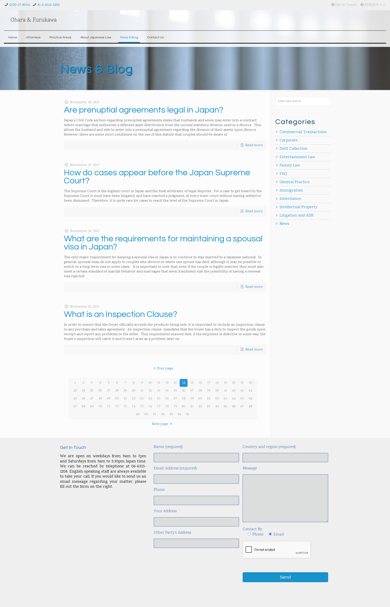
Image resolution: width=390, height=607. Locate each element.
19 (225, 382)
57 (175, 398)
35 (175, 390)
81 (192, 406)
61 (208, 398)
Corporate (289, 140)
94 (179, 414)
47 (92, 398)
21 (242, 382)
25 (91, 390)
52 (133, 398)
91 (154, 414)
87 (242, 406)
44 (250, 390)
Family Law (290, 165)
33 (158, 390)
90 (146, 414)
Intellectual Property (298, 207)
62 (217, 398)
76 (150, 406)
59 (192, 398)
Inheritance (290, 199)
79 (175, 406)
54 (150, 398)
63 (225, 398)
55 (158, 398)
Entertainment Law (297, 157)
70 (100, 406)
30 (133, 390)
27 (108, 390)
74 (133, 406)
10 (150, 382)
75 (142, 406)
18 (217, 382)
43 (242, 390)
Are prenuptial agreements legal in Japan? (143, 110)
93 (171, 414)
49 (108, 398)
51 (125, 398)
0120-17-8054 (19, 5)
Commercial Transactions (303, 132)
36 (183, 390)
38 (200, 390)
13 (175, 382)
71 (108, 406)
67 (75, 406)
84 (217, 406)
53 (142, 398)
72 (116, 406)
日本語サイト (375, 5)
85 (225, 406)
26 (100, 390)
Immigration (291, 191)
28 (116, 390)
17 (208, 382)
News (284, 224)
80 (184, 406)
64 (234, 398)
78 (167, 406)
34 (167, 390)
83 (208, 406)
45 (75, 398)
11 (158, 382)
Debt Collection (293, 149)
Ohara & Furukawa (34, 20)
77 (158, 406)
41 (225, 390)
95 (188, 414)
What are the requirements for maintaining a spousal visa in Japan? (163, 242)
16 (200, 382)
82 (200, 406)
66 (250, 398)
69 (92, 406)
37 (192, 390)
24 (83, 390)
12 (166, 382)
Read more (254, 145)
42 (233, 390)
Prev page (165, 368)
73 (125, 406)
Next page (160, 424)
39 (208, 390)
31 (141, 390)
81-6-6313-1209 (48, 5)
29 (125, 390)
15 (192, 382)
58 (184, 398)
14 (183, 382)
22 (250, 382)
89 (137, 414)
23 (75, 390)
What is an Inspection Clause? (120, 314)
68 (83, 406)
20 (234, 382)
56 (167, 398)
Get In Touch (345, 5)
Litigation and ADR (296, 216)
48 (100, 398)
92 (163, 414)
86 (234, 406)
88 (250, 406)
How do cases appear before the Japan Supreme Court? (157, 176)
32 (150, 390)
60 (200, 398)
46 (83, 398)
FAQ (283, 174)
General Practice (295, 182)
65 (242, 398)
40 (217, 390)
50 (117, 398)
